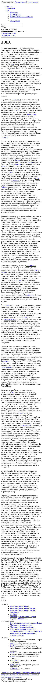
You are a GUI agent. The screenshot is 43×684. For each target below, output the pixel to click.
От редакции (15, 21)
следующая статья (8, 35)
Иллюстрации (15, 15)
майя (17, 110)
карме (37, 270)
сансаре (4, 272)
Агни (34, 114)
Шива (13, 320)
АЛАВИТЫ (14, 669)
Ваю (11, 172)
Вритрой (4, 137)
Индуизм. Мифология (18, 619)
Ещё (7, 10)
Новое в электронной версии (21, 17)
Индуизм (13, 615)
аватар (7, 320)
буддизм (17, 280)
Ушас (3, 166)
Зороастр (5, 361)
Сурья (11, 164)
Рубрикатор (10, 8)
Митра (30, 162)
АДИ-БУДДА (15, 665)
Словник (9, 6)
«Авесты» (22, 413)
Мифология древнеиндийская (21, 627)
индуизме (6, 305)
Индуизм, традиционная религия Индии (26, 623)
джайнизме (29, 295)
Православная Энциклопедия (26, 2)
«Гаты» (13, 392)
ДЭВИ (12, 656)
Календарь (14, 12)
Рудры (3, 187)
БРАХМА (14, 644)
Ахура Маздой (7, 367)
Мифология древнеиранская (21, 625)
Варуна (17, 160)
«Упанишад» (31, 266)
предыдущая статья (8, 33)
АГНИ (12, 640)
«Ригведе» (16, 100)
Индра (29, 114)
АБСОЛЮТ (14, 660)
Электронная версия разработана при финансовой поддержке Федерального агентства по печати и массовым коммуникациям (20, 675)
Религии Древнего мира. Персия (23, 617)
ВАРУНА (14, 646)
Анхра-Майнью (26, 425)
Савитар (18, 164)
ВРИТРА (13, 652)
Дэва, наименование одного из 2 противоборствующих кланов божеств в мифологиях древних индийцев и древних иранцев (26, 632)
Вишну (24, 318)
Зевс (12, 65)
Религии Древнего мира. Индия (22, 608)
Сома (37, 179)
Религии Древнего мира (19, 606)
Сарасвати (15, 181)
